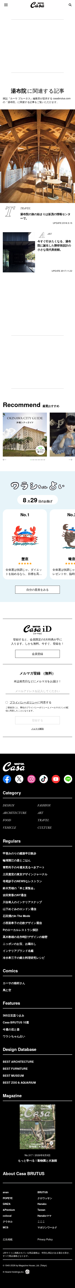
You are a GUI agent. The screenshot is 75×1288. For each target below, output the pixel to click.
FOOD (7, 820)
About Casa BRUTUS (23, 1173)
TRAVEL (43, 820)
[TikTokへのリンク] (43, 779)
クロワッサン (45, 1198)
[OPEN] (6, 5)
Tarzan (41, 1209)
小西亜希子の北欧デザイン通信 (22, 923)
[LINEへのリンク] (68, 779)
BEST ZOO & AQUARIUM (19, 1082)
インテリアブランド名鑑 (18, 951)
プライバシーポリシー (24, 702)
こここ (41, 1221)
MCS (5, 1227)
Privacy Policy (45, 1239)
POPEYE (8, 1198)
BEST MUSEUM (13, 1076)
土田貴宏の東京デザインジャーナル (25, 874)
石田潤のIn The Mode (16, 916)
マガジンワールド (47, 1227)
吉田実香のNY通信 (14, 895)
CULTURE (45, 828)
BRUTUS (43, 1192)
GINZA (6, 1204)
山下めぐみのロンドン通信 (19, 909)
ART (40, 813)
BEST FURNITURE (15, 1069)
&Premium (9, 1209)
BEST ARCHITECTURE (18, 1062)
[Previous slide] (4, 459)
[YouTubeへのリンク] (56, 779)
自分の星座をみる (37, 590)
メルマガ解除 (37, 728)
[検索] (70, 5)
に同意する (30, 702)
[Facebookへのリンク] (7, 779)
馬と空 (7, 990)
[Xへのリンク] (19, 779)
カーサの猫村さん (14, 983)
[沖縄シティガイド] (25, 435)
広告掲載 (8, 1239)
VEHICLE (9, 828)
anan (6, 1192)
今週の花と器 (11, 1029)
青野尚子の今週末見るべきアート (24, 867)
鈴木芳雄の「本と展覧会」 (19, 888)
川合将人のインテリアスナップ (22, 902)
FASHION (44, 805)
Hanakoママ (44, 1215)
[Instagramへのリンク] (31, 779)
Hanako (42, 1204)
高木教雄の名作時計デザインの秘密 (25, 937)
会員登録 (37, 654)
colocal (7, 1215)
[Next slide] (70, 459)
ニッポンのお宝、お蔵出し (19, 944)
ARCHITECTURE (15, 813)
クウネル (8, 1221)
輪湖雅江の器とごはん (17, 860)
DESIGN (8, 805)
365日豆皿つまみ (13, 1015)
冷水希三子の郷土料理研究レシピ (24, 958)
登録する (37, 720)
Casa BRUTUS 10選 (16, 1022)
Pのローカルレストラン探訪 (20, 930)
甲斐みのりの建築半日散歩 (19, 853)
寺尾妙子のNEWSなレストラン (22, 881)
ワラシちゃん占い (14, 1036)
